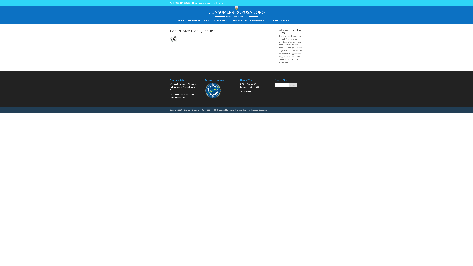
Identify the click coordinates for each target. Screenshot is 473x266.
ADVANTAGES (219, 21)
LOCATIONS (272, 21)
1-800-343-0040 (181, 3)
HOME (181, 21)
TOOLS (284, 21)
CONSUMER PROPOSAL (197, 21)
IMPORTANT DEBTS (253, 21)
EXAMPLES (235, 21)
